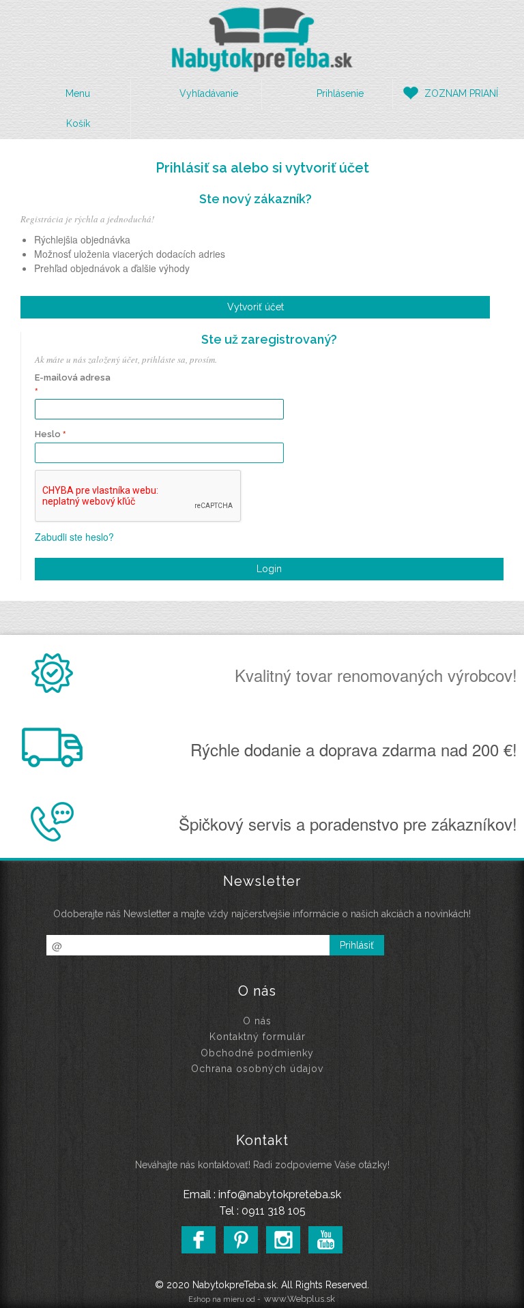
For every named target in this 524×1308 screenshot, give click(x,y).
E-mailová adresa (73, 377)
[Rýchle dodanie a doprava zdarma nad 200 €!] (55, 763)
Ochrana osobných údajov (257, 1068)
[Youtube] (325, 1239)
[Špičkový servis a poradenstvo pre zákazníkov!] (55, 837)
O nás (257, 1020)
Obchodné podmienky (257, 1052)
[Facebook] (198, 1239)
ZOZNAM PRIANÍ (461, 93)
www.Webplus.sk (299, 1299)
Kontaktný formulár (257, 1036)
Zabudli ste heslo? (74, 537)
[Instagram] (283, 1239)
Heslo (48, 434)
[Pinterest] (241, 1239)
